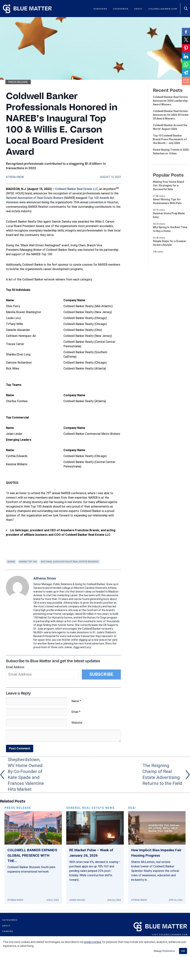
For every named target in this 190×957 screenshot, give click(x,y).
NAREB (11, 561)
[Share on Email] (186, 81)
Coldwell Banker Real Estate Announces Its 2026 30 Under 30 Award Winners (171, 115)
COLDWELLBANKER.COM (173, 934)
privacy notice (92, 941)
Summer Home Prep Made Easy (169, 215)
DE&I (132, 808)
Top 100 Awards (98, 198)
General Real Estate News (90, 808)
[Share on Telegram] (186, 73)
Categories (120, 9)
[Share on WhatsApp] (186, 64)
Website (76, 722)
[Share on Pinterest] (186, 48)
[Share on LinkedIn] (186, 56)
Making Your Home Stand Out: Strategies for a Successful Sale (168, 185)
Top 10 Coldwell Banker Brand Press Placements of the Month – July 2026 (170, 139)
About (138, 9)
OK (183, 951)
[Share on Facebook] (186, 32)
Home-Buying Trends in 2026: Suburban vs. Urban (171, 151)
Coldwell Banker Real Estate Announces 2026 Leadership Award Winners (170, 101)
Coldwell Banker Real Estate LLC (76, 189)
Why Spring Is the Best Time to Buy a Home (170, 229)
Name (76, 701)
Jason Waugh (77, 900)
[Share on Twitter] (186, 40)
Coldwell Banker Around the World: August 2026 (170, 127)
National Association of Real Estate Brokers (34, 198)
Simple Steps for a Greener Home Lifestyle (169, 243)
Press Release (18, 82)
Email (75, 712)
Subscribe (100, 9)
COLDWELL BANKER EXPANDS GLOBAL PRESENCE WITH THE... (32, 855)
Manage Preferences (164, 951)
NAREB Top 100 (28, 561)
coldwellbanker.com (162, 9)
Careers (7, 931)
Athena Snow (15, 176)
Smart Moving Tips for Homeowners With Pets (167, 201)
